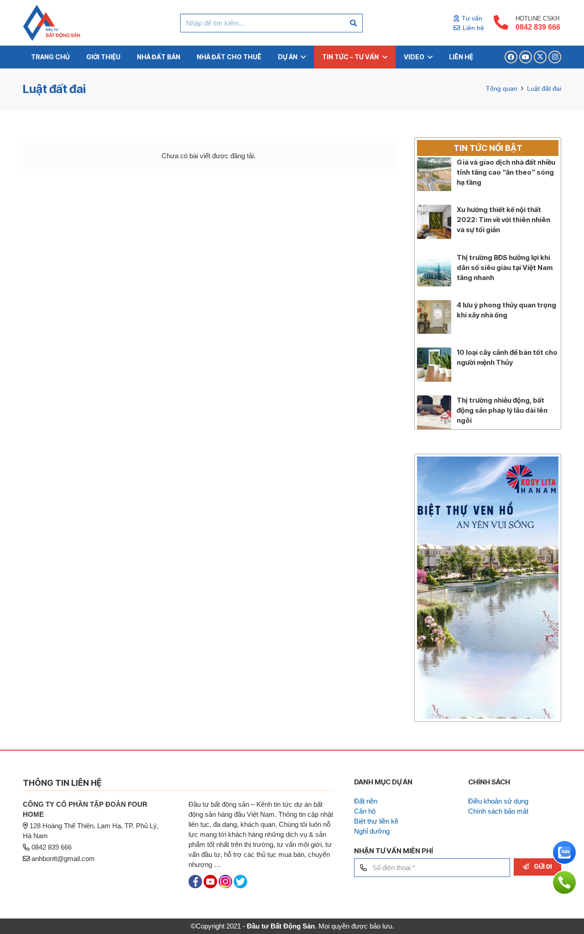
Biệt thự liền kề (376, 821)
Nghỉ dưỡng (372, 831)
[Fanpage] (195, 886)
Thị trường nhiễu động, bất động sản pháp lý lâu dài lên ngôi (502, 410)
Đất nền (365, 801)
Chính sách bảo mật (498, 811)
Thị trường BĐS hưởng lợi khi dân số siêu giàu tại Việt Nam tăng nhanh (505, 267)
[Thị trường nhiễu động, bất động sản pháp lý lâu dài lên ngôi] (434, 400)
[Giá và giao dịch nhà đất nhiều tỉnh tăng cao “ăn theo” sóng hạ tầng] (434, 162)
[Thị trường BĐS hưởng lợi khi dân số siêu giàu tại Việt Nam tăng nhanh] (434, 257)
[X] (540, 57)
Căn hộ (364, 811)
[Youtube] (210, 886)
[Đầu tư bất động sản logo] (51, 23)
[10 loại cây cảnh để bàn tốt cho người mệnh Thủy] (434, 352)
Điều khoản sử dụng (498, 801)
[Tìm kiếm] (353, 23)
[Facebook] (511, 57)
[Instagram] (554, 57)
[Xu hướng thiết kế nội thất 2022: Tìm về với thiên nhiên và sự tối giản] (434, 209)
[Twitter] (240, 886)
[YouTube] (525, 57)
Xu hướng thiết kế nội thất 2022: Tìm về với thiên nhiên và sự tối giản (503, 219)
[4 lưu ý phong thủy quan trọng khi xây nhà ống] (434, 305)
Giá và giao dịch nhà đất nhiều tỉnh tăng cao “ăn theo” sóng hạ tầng (506, 172)
